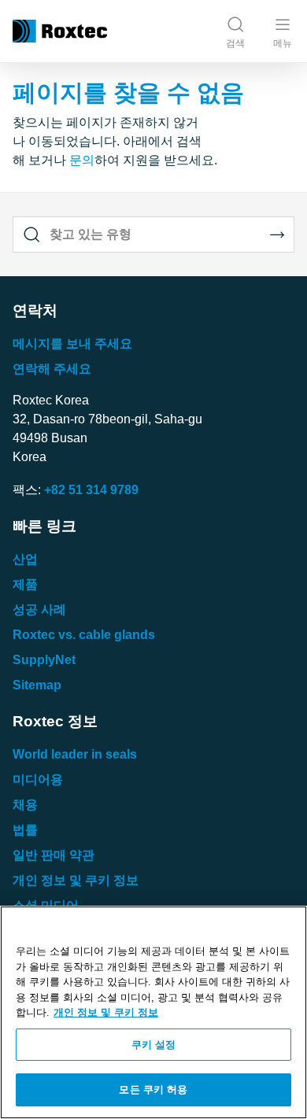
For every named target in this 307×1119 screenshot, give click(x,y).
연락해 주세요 (52, 368)
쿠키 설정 (153, 1045)
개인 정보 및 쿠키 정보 (76, 880)
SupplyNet (44, 660)
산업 (25, 559)
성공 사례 (39, 609)
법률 (25, 829)
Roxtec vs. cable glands (84, 634)
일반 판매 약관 (53, 855)
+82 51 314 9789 (91, 490)
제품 (25, 584)
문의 (81, 160)
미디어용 (38, 779)
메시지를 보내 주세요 (72, 343)
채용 (25, 804)
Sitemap (37, 685)
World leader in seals (75, 754)
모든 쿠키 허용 (153, 1089)
